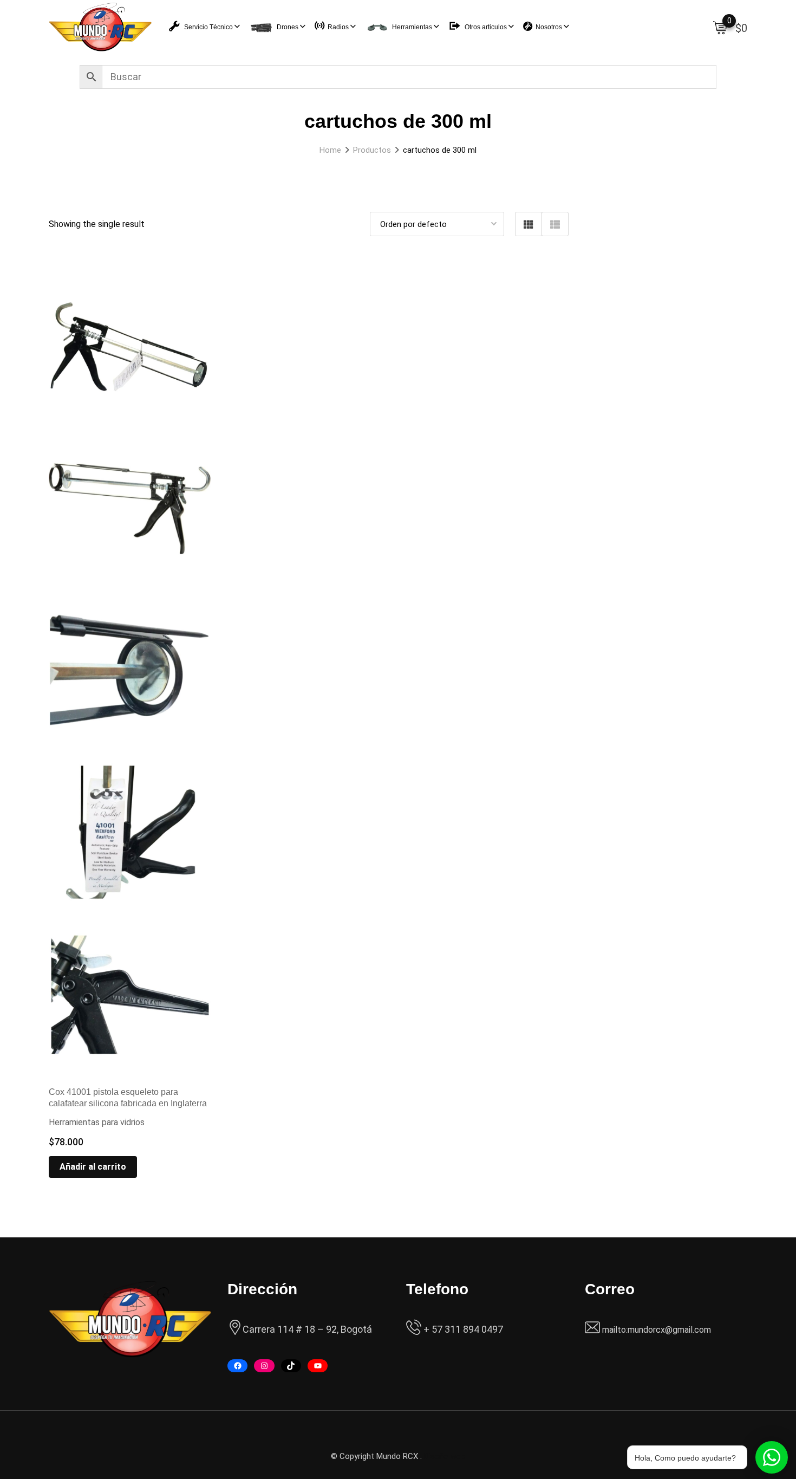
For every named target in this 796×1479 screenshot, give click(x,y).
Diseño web (444, 1456)
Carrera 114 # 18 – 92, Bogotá (307, 1329)
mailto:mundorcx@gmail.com (656, 1330)
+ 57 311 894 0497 (462, 1329)
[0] (720, 27)
